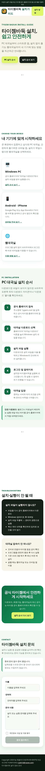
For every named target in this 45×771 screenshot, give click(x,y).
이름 (7, 681)
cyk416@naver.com (25, 763)
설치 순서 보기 (28, 59)
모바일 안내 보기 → (13, 222)
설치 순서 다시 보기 (22, 615)
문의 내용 (9, 707)
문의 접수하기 (23, 740)
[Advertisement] (22, 99)
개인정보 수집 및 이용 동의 (19, 733)
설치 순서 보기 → (12, 184)
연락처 (8, 694)
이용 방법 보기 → (12, 256)
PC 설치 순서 (9, 59)
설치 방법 (37, 11)
